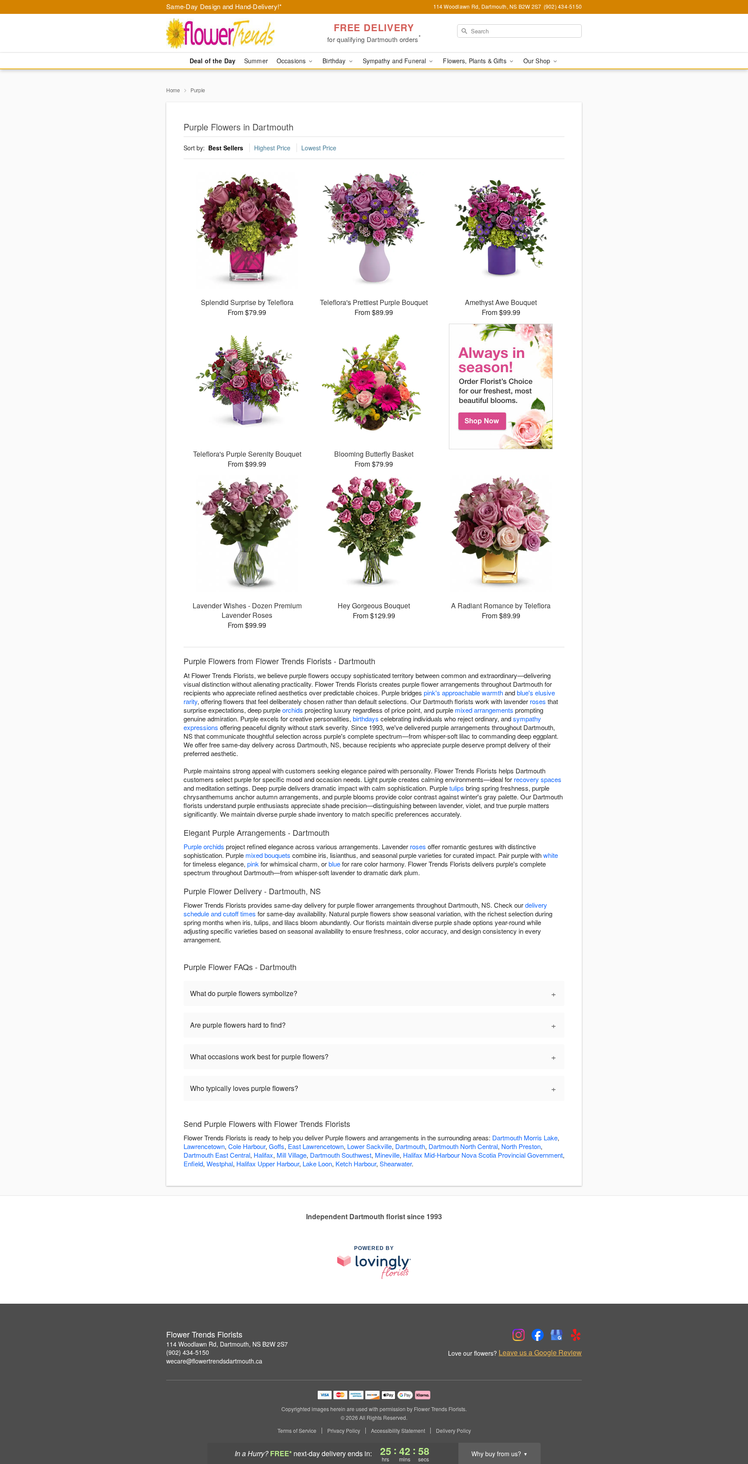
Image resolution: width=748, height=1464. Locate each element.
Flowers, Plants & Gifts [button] (475, 60)
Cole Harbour (246, 1146)
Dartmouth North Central (463, 1146)
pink (253, 863)
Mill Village (291, 1154)
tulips (456, 787)
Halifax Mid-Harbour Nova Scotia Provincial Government (483, 1154)
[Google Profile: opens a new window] (557, 1335)
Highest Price (272, 147)
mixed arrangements (484, 709)
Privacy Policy (343, 1430)
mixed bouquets (267, 855)
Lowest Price (318, 147)
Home (173, 90)
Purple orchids (204, 846)
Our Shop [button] (537, 60)
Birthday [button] (334, 60)
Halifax (263, 1154)
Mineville (387, 1154)
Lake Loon (317, 1163)
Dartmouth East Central (217, 1154)
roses (538, 701)
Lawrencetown (204, 1146)
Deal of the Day (212, 60)
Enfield (193, 1163)
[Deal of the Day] (501, 386)
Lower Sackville (369, 1146)
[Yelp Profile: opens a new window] (576, 1335)
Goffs (276, 1146)
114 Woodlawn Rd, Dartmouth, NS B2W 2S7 (227, 1344)
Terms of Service (296, 1430)
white (550, 855)
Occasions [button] (292, 60)
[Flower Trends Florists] (228, 33)
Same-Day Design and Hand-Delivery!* (224, 6)
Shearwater (396, 1163)
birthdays (366, 718)
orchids (292, 709)
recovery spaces (537, 779)
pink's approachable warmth (463, 692)
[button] (725, 1427)
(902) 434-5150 (187, 1352)
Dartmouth (410, 1146)
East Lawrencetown (316, 1146)
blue (334, 863)
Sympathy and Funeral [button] (395, 60)
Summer (256, 60)
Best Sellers (225, 147)
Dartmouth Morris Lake (525, 1137)
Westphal (219, 1163)
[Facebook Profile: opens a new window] (538, 1335)
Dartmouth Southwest (340, 1154)
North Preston (521, 1146)
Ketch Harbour (355, 1163)
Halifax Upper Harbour (267, 1163)
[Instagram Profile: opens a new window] (519, 1335)
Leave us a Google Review (540, 1352)
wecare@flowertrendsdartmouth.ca (214, 1361)
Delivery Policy (453, 1430)
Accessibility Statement (398, 1430)
